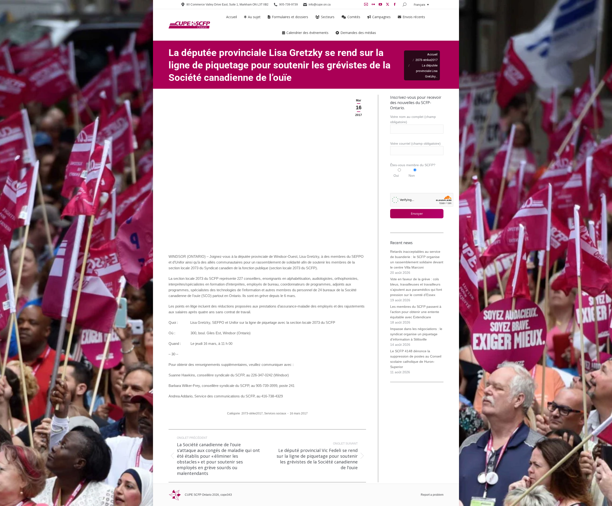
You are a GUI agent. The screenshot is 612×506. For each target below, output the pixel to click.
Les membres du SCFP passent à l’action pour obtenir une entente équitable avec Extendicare (415, 312)
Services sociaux (275, 413)
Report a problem (432, 494)
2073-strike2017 (252, 413)
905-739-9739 (288, 4)
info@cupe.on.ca (320, 4)
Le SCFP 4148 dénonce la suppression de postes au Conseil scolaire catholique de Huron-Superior (415, 359)
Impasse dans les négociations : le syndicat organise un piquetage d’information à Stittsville (416, 334)
